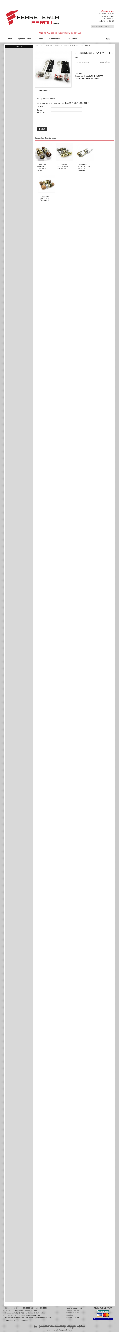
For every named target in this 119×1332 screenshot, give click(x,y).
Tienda (40, 38)
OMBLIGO (17, 347)
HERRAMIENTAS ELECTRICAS (16, 775)
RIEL (15, 481)
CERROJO (17, 455)
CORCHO (17, 1262)
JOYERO (21, 527)
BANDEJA (21, 619)
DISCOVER (11, 55)
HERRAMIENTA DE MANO (15, 165)
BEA (15, 870)
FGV (15, 825)
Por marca (95, 78)
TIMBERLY (17, 1150)
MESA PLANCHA (22, 519)
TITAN (16, 1196)
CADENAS (17, 109)
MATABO (17, 1021)
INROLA (16, 1028)
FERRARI (17, 960)
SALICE (17, 1018)
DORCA (16, 911)
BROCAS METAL (19, 696)
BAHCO (16, 1163)
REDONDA (17, 223)
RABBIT (16, 898)
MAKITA (16, 1153)
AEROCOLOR (18, 1139)
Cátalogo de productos (58, 1326)
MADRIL (16, 1275)
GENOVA (17, 1011)
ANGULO (17, 1251)
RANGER (17, 1122)
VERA (16, 997)
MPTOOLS (17, 1200)
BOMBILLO (17, 668)
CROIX (16, 894)
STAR (16, 1063)
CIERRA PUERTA (19, 336)
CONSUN (17, 1056)
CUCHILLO (21, 183)
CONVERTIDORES (22, 636)
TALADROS (18, 173)
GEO (15, 887)
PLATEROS (22, 553)
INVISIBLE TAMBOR (18, 263)
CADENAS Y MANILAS (15, 105)
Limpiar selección (105, 62)
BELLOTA (17, 814)
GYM (15, 1008)
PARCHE (17, 281)
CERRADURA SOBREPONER (17, 364)
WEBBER (17, 207)
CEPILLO (17, 684)
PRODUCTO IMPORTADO (17, 1104)
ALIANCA (17, 1032)
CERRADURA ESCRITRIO (16, 445)
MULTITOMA (18, 658)
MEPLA (16, 1025)
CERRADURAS (49, 46)
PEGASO (17, 949)
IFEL (15, 1160)
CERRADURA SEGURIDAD (16, 381)
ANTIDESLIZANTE (22, 83)
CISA (88, 78)
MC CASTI (17, 1112)
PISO (16, 237)
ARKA (16, 1066)
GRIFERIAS (11, 767)
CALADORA (18, 176)
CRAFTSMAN (18, 1180)
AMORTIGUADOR (22, 610)
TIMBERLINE (18, 1096)
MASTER (17, 881)
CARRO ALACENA (22, 588)
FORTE (16, 1125)
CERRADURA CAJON (18, 407)
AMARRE (17, 1258)
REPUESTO (22, 187)
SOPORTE (17, 478)
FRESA (16, 1238)
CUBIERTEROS (23, 566)
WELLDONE (18, 1156)
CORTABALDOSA (20, 193)
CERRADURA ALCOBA (19, 401)
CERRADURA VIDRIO (19, 358)
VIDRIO (16, 230)
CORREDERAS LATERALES (17, 493)
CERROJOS (18, 423)
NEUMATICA (18, 790)
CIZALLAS (17, 680)
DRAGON (17, 842)
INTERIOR (17, 271)
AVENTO (17, 963)
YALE (16, 1076)
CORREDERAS (21, 142)
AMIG (16, 1115)
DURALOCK (18, 804)
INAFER (16, 1004)
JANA (15, 980)
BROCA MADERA (22, 725)
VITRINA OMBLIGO (20, 354)
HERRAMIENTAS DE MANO (15, 676)
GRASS (16, 1045)
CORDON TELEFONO (20, 630)
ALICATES (17, 744)
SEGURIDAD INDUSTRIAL (16, 797)
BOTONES (17, 664)
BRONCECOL (19, 973)
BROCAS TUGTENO (18, 692)
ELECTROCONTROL (18, 1091)
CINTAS (16, 69)
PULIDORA (17, 169)
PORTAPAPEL (22, 550)
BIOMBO (17, 312)
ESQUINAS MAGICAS (20, 561)
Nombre (41, 106)
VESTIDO (21, 524)
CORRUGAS (18, 116)
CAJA (15, 654)
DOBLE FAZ (22, 79)
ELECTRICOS (12, 622)
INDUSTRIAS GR (19, 966)
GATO (16, 1052)
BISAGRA (17, 309)
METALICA (17, 1293)
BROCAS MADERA (19, 736)
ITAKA (16, 831)
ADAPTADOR (18, 504)
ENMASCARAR (23, 72)
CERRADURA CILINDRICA (16, 375)
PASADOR (18, 119)
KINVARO (17, 953)
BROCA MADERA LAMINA (22, 731)
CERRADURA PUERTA (19, 439)
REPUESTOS (22, 787)
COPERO (21, 150)
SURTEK (17, 1099)
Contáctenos (71, 38)
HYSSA (16, 835)
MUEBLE (17, 319)
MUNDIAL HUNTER (20, 935)
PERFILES (17, 485)
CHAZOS (17, 1224)
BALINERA (18, 316)
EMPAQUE (21, 76)
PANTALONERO (22, 532)
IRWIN (16, 1146)
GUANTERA (18, 350)
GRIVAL (16, 1167)
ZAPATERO (22, 511)
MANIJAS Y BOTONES (15, 748)
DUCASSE (17, 838)
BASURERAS (22, 603)
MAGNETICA (18, 1272)
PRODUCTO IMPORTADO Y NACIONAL (16, 864)
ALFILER (16, 1265)
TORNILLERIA (12, 98)
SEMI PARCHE (19, 220)
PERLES (16, 932)
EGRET (16, 922)
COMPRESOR (18, 780)
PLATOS (21, 543)
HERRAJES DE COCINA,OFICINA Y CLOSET (16, 131)
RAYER (16, 1108)
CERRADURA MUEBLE (19, 369)
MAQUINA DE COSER (19, 250)
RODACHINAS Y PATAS (15, 459)
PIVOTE (16, 233)
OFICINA (17, 137)
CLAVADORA (18, 200)
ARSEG (10, 58)
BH (15, 1001)
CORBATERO (18, 498)
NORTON (17, 859)
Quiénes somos (44, 1326)
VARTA (16, 908)
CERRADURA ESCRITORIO (17, 433)
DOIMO (16, 1014)
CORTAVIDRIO (19, 190)
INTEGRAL (17, 275)
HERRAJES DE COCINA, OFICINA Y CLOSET (14, 463)
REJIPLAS (17, 929)
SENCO (16, 1132)
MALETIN (17, 255)
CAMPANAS (22, 599)
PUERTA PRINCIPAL (18, 390)
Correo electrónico (42, 111)
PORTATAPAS (23, 547)
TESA (16, 1080)
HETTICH (17, 1038)
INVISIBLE (17, 268)
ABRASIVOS (12, 62)
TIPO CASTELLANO (18, 215)
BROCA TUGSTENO (21, 713)
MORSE (16, 874)
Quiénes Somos (24, 38)
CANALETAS (18, 647)
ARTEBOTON (18, 970)
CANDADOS (12, 95)
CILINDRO (17, 330)
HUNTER (17, 811)
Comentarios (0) (44, 90)
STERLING (17, 845)
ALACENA (21, 615)
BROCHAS (17, 764)
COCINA (17, 157)
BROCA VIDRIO (21, 719)
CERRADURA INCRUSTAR (63, 46)
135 (19, 302)
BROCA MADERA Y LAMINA (22, 708)
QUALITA (17, 994)
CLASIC (16, 852)
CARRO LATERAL (22, 576)
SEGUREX (17, 918)
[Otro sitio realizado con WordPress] (32, 25)
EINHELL (11, 52)
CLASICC (17, 1042)
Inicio (10, 38)
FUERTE (17, 1083)
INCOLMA (17, 946)
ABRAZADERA (23, 1296)
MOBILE (17, 1059)
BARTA (16, 1073)
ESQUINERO (22, 557)
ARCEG (16, 905)
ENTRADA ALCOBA (20, 386)
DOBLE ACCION (19, 295)
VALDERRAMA (19, 1136)
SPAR (16, 848)
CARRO (20, 592)
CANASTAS (22, 596)
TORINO (17, 1035)
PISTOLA (17, 1231)
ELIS (15, 891)
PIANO (16, 240)
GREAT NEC (18, 1184)
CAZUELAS (18, 751)
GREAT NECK (18, 818)
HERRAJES (11, 112)
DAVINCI (17, 1177)
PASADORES (18, 123)
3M (15, 877)
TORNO (21, 540)
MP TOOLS (18, 1170)
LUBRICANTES (12, 794)
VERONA (17, 855)
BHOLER (17, 807)
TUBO (16, 475)
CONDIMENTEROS (22, 571)
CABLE (16, 661)
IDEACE (10, 88)
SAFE (16, 884)
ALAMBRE (17, 671)
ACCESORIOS (18, 147)
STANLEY (17, 1129)
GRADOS (17, 299)
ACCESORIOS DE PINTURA (15, 759)
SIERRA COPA (18, 1279)
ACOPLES (17, 771)
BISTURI (17, 741)
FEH (16, 1049)
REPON (16, 828)
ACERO (16, 227)
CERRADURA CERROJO (16, 396)
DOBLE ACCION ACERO (17, 245)
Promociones (54, 38)
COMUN (17, 323)
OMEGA (17, 278)
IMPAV (16, 1087)
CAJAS (16, 651)
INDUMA (17, 1069)
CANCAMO (17, 102)
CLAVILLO (17, 1207)
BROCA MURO (23, 703)
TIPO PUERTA (18, 285)
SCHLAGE (18, 901)
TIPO (76, 57)
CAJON (16, 343)
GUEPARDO (18, 939)
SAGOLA (17, 977)
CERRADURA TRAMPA (16, 413)
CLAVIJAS (17, 640)
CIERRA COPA (18, 1241)
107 (19, 306)
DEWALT (17, 1174)
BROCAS (17, 700)
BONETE (17, 1234)
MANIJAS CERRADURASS (17, 419)
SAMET (16, 956)
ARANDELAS (18, 1245)
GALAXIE (17, 942)
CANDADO (11, 92)
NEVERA (17, 211)
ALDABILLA (17, 1269)
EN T (15, 292)
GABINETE (17, 288)
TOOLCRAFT (18, 987)
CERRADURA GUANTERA (16, 428)
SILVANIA (17, 984)
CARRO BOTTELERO (21, 582)
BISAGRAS (12, 204)
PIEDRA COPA (19, 65)
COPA (16, 1282)
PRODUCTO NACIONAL (16, 1192)
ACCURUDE (18, 821)
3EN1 (16, 1187)
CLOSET (17, 153)
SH (15, 990)
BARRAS (17, 501)
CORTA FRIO (18, 197)
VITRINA (17, 340)
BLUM (16, 1119)
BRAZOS (17, 126)
